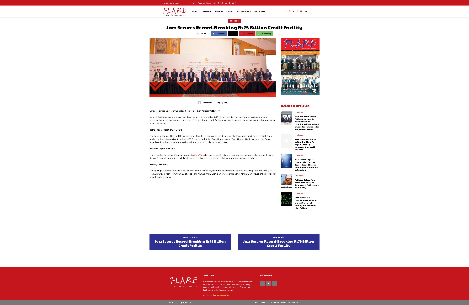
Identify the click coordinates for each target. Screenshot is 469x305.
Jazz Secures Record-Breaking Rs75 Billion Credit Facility (190, 243)
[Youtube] (301, 11)
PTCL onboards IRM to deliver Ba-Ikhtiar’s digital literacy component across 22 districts (305, 144)
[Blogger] (262, 283)
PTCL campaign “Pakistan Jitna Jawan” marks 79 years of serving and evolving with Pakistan (306, 202)
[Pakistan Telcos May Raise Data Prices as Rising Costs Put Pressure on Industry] (286, 181)
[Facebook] (286, 11)
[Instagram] (289, 11)
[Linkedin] (293, 11)
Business (300, 176)
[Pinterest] (297, 11)
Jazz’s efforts (198, 155)
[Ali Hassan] (199, 103)
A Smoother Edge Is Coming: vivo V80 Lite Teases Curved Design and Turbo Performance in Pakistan (306, 164)
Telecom (234, 21)
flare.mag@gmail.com (221, 295)
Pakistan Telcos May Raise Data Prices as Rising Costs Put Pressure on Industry (307, 184)
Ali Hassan (207, 103)
